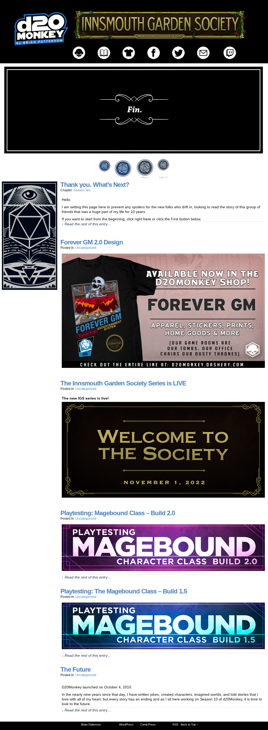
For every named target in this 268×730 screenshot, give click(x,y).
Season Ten (82, 190)
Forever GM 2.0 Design (91, 242)
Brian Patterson (91, 724)
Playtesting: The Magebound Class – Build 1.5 (123, 591)
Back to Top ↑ (189, 724)
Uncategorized (85, 248)
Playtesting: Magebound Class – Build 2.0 (117, 512)
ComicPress (148, 724)
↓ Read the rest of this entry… (86, 224)
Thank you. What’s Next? (94, 184)
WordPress (126, 724)
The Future (75, 669)
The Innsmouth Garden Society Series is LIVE (123, 383)
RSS (175, 724)
